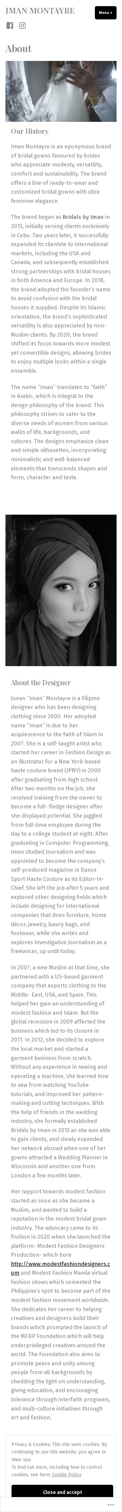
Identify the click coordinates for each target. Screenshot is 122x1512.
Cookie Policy (66, 1475)
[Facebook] (10, 25)
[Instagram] (21, 25)
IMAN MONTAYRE (40, 10)
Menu (108, 12)
